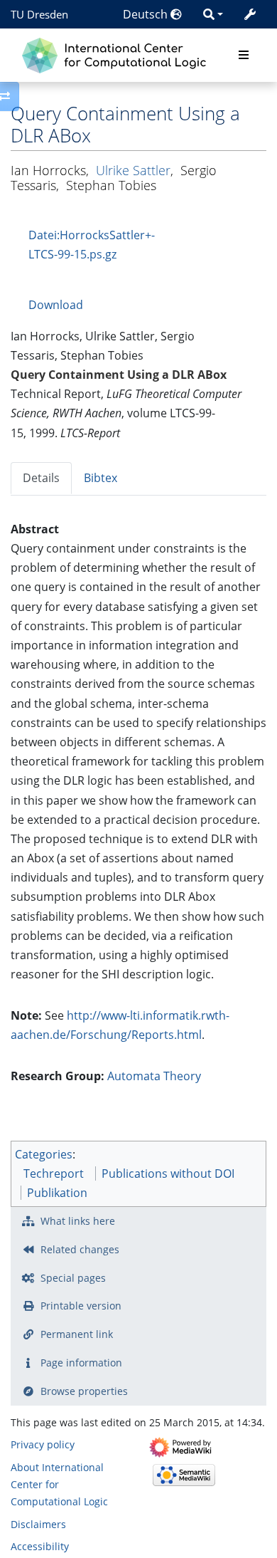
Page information (81, 1362)
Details (41, 478)
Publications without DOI (168, 1173)
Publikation (57, 1193)
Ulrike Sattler (133, 170)
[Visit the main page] (117, 53)
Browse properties (84, 1391)
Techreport (53, 1173)
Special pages (73, 1278)
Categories (43, 1154)
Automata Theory (154, 1076)
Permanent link (76, 1334)
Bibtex (100, 478)
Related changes (79, 1249)
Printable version (80, 1305)
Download (55, 305)
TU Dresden (39, 14)
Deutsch (146, 14)
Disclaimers (38, 1524)
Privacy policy (43, 1444)
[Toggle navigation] (243, 55)
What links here (77, 1221)
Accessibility (40, 1546)
